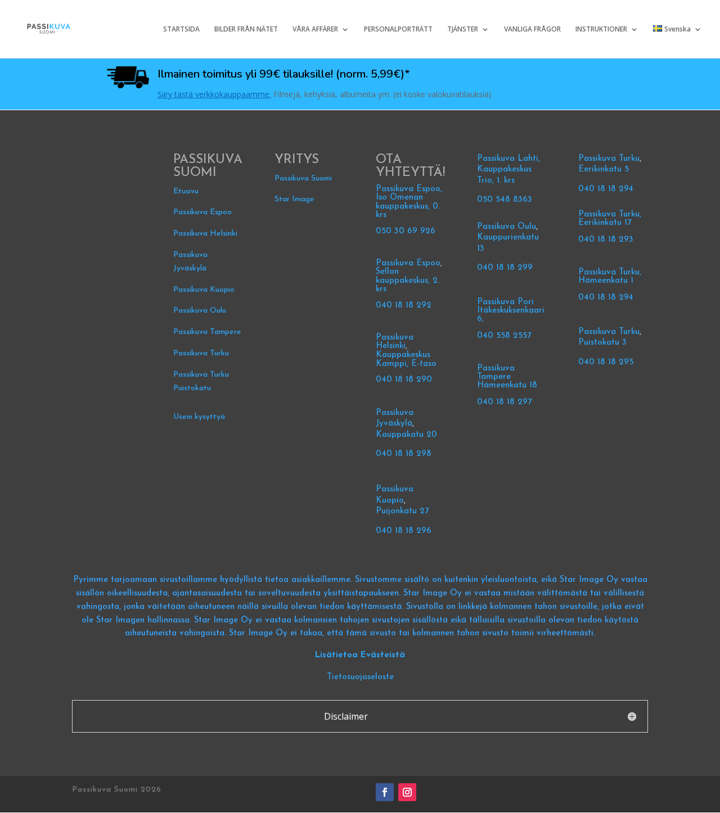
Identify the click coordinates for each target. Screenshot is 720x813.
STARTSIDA (181, 29)
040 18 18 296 (403, 531)
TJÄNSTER (462, 29)
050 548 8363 (504, 200)
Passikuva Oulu (199, 310)
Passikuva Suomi (303, 178)
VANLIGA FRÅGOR (532, 29)
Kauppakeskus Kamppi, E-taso (406, 359)
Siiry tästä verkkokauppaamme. (214, 94)
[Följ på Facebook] (385, 792)
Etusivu (186, 191)
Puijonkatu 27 (402, 511)
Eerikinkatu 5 (603, 169)
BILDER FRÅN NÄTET (246, 29)
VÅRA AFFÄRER (315, 29)
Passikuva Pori (505, 302)
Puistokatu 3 (602, 342)
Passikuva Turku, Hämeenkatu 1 (609, 276)
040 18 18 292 (403, 305)
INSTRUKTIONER (601, 29)
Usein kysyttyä (199, 417)
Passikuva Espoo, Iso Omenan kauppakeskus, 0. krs (409, 202)
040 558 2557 (504, 336)
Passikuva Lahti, (508, 159)
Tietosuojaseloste (360, 677)
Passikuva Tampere (207, 332)
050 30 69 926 (405, 231)
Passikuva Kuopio (204, 290)
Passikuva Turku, (609, 214)
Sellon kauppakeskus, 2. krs (407, 280)
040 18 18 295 (605, 362)
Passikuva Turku (201, 353)
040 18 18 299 (505, 268)
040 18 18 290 (404, 380)
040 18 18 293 (605, 240)
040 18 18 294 (607, 189)
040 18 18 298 (403, 454)
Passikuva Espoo (202, 212)
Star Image (294, 199)
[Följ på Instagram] (407, 792)
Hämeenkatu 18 (507, 385)
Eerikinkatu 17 (604, 223)
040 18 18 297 (504, 402)
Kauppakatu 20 (406, 435)
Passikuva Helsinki (205, 233)
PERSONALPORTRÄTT (398, 29)
